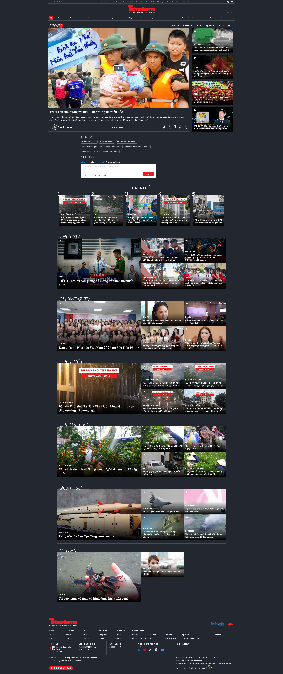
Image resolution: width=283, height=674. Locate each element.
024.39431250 (57, 652)
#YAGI (97, 151)
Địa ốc (90, 18)
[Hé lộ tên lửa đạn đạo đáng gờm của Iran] (99, 514)
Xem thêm (232, 18)
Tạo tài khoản (99, 162)
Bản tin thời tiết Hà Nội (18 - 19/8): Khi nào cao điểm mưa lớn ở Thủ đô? (160, 409)
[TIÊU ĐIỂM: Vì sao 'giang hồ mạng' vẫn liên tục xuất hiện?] (99, 263)
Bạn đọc (197, 44)
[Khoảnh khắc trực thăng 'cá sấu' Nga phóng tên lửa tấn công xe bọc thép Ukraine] (162, 527)
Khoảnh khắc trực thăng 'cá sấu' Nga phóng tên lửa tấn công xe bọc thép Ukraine (159, 534)
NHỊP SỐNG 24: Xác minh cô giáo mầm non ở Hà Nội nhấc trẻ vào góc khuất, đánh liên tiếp (161, 283)
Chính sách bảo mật (180, 644)
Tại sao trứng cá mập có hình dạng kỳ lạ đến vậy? (93, 598)
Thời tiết (198, 26)
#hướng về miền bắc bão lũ (137, 146)
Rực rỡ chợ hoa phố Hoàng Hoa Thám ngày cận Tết (202, 447)
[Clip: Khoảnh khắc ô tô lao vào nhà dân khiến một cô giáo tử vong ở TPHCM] (108, 210)
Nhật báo (70, 631)
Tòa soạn (174, 2)
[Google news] (163, 650)
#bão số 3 (86, 151)
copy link (175, 127)
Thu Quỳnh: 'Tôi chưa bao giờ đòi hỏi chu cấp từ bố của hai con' (162, 321)
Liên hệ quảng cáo (87, 644)
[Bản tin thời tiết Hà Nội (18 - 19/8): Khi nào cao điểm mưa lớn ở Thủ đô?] (162, 401)
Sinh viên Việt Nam (147, 2)
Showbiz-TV (187, 26)
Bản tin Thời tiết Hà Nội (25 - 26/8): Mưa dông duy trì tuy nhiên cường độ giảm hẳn (74, 220)
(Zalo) (95, 647)
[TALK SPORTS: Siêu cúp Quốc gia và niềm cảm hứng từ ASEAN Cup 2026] (212, 119)
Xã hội (60, 18)
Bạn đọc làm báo (62, 668)
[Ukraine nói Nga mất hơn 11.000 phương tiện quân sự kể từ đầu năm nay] (205, 527)
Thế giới (111, 18)
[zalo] (157, 650)
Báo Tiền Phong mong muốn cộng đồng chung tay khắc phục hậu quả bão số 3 (212, 48)
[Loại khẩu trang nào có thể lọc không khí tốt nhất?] (162, 564)
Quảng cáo (185, 2)
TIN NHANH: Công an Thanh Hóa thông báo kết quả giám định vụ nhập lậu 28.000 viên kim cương (203, 257)
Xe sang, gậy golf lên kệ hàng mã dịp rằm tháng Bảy (162, 472)
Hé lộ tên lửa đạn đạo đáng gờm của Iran (88, 536)
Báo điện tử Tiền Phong (141, 9)
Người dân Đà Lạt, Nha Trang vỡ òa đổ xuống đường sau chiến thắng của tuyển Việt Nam (212, 73)
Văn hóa (172, 18)
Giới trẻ (121, 18)
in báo (180, 127)
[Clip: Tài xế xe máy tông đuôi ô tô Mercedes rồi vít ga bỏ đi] (208, 210)
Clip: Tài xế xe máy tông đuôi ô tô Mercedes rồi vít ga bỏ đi (208, 221)
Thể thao (143, 18)
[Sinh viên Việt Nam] (217, 624)
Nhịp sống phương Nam (195, 468)
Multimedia (190, 252)
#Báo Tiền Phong (111, 151)
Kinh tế (69, 18)
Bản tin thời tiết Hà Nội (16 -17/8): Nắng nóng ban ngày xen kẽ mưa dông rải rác (203, 409)
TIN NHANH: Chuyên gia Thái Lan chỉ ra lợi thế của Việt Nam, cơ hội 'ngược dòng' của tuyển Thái (211, 100)
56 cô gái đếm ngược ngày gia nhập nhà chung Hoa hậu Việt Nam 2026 (161, 346)
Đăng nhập (85, 162)
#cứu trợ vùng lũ (89, 146)
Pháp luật (132, 18)
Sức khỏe (101, 18)
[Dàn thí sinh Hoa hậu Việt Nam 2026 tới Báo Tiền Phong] (99, 326)
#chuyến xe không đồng (111, 146)
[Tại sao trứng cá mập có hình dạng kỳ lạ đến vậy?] (99, 577)
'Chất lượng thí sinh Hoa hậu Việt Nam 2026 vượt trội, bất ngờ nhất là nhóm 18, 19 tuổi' (203, 346)
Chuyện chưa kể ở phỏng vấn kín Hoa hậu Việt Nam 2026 (204, 321)
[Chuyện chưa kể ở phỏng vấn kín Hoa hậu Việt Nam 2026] (205, 313)
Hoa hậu (213, 18)
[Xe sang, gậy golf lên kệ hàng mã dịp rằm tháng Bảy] (162, 464)
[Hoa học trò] (231, 624)
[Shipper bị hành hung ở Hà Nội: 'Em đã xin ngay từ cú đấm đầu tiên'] (141, 210)
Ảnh (84, 631)
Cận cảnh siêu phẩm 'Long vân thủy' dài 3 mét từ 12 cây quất (98, 471)
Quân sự (221, 26)
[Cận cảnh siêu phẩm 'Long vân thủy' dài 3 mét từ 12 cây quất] (99, 451)
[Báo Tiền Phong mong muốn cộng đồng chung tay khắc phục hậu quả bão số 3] (212, 40)
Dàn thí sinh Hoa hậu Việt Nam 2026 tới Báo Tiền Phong (99, 348)
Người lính (154, 18)
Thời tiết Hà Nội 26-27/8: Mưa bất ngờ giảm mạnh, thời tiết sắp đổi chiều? (175, 220)
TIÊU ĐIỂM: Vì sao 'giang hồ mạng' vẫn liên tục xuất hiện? (96, 283)
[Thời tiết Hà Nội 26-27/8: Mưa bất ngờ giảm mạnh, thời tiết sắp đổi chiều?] (175, 210)
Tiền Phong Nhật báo (128, 2)
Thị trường (210, 26)
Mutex (231, 26)
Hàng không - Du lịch (139, 638)
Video (223, 18)
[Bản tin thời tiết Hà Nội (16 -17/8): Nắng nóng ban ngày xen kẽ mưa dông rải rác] (205, 401)
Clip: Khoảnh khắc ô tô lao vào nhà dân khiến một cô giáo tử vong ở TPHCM (106, 220)
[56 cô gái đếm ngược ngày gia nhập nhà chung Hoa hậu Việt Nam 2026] (162, 338)
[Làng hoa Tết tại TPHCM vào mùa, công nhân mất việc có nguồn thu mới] (205, 464)
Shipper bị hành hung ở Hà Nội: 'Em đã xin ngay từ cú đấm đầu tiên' (140, 220)
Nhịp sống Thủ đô (68, 214)
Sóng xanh (80, 18)
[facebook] (228, 2)
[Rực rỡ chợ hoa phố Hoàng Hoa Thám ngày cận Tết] (205, 439)
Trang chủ (51, 18)
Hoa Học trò (162, 2)
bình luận (185, 127)
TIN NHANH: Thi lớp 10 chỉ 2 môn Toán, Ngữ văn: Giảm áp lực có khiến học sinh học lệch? (203, 283)
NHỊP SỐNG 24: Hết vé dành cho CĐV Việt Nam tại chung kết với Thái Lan (160, 258)
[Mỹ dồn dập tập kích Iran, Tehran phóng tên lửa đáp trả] (205, 501)
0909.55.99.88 (86, 647)
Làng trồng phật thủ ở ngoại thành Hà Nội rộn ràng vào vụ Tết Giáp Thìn (162, 447)
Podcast (103, 631)
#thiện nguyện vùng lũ (127, 141)
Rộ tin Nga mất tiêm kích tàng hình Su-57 (162, 511)
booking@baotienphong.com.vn (92, 650)
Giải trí (181, 18)
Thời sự (175, 26)
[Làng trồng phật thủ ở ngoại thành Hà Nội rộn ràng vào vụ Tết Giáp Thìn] (162, 439)
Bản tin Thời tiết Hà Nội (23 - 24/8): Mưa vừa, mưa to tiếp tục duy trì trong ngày (96, 408)
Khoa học (202, 18)
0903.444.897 (116, 647)
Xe (163, 18)
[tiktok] (151, 650)
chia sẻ (164, 127)
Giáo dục (191, 18)
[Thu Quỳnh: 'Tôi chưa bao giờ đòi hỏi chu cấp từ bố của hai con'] (162, 313)
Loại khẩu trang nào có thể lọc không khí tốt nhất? (162, 572)
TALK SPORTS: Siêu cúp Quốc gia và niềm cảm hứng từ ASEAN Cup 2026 (211, 127)
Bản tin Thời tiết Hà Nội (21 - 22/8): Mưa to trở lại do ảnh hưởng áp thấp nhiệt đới (161, 384)
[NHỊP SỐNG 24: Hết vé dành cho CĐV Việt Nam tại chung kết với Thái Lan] (162, 250)
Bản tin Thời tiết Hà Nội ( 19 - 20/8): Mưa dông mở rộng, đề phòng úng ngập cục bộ (204, 384)
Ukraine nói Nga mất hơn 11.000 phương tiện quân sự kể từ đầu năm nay (204, 535)
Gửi (148, 174)
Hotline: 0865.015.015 (109, 2)
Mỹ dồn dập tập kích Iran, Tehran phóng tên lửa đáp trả (204, 510)
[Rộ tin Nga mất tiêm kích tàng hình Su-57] (162, 501)
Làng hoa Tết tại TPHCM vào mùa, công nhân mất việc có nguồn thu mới (203, 472)
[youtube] (232, 2)
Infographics (138, 631)
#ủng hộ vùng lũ (107, 141)
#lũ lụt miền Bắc (89, 141)
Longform (120, 631)
